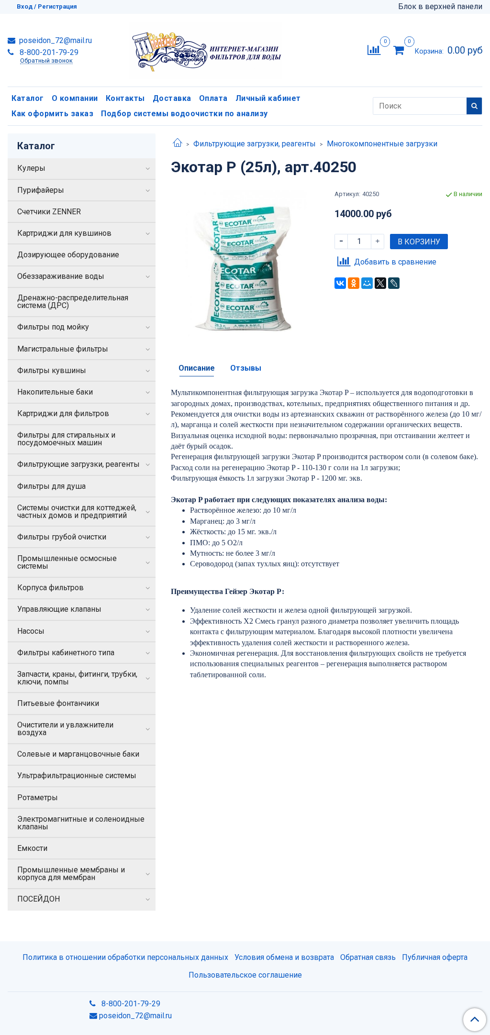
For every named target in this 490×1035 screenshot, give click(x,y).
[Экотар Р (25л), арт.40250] (245, 263)
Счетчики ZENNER (49, 211)
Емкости (32, 848)
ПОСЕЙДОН (38, 898)
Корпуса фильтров (50, 587)
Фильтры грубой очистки (61, 536)
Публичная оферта (435, 957)
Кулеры (31, 168)
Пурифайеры (40, 190)
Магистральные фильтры (62, 348)
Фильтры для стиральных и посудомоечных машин (66, 438)
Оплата (213, 98)
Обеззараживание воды (60, 276)
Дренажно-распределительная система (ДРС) (72, 301)
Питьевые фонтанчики (58, 703)
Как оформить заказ (52, 113)
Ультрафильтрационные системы (76, 775)
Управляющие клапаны (59, 609)
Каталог (27, 98)
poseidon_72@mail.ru (54, 40)
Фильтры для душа (51, 486)
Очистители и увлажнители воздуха (65, 728)
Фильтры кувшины (51, 370)
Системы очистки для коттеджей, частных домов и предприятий (76, 511)
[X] (380, 283)
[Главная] (177, 143)
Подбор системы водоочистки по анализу (184, 113)
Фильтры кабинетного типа (65, 652)
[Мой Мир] (367, 283)
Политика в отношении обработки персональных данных (125, 957)
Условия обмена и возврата (284, 957)
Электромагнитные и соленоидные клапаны (81, 823)
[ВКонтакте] (340, 283)
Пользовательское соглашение (245, 975)
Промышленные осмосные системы (67, 562)
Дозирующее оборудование (68, 254)
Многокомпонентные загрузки (382, 143)
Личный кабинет (268, 98)
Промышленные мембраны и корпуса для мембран (71, 873)
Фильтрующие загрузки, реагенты (254, 143)
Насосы (31, 631)
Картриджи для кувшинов (64, 233)
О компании (75, 98)
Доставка (172, 98)
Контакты (125, 98)
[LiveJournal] (394, 283)
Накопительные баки (55, 391)
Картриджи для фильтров (63, 413)
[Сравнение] (374, 49)
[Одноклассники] (353, 283)
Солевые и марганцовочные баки (78, 754)
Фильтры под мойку (53, 326)
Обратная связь (368, 957)
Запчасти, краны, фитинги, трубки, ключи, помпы (77, 678)
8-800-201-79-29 (48, 52)
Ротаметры (37, 797)
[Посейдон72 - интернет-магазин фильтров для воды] (205, 48)
